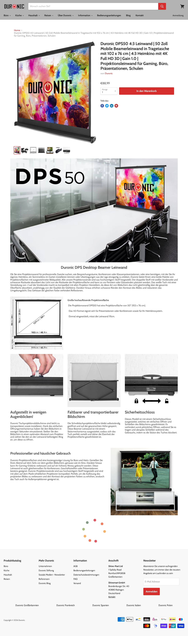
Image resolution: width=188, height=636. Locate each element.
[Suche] (162, 6)
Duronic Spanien (109, 605)
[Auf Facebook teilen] (102, 105)
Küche (18, 15)
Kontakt (140, 15)
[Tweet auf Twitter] (107, 105)
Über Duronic (65, 15)
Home (17, 30)
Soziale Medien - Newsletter (52, 574)
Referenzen (44, 579)
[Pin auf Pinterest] (116, 105)
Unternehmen (45, 566)
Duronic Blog (45, 583)
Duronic (109, 73)
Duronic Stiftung (46, 570)
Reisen (48, 15)
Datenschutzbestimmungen (86, 574)
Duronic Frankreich (74, 605)
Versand (77, 583)
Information (84, 15)
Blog (128, 15)
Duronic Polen (165, 605)
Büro (6, 15)
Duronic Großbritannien (35, 605)
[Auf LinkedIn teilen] (111, 105)
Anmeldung (178, 15)
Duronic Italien (142, 605)
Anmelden (151, 591)
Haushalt (33, 15)
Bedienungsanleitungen (109, 15)
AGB (75, 566)
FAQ (75, 579)
